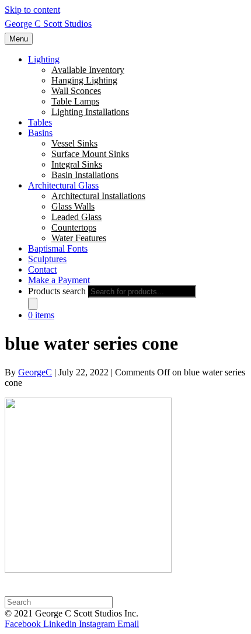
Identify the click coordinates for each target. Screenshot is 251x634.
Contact (42, 269)
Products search (57, 291)
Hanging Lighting (84, 80)
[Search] (32, 304)
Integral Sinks (76, 164)
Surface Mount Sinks (90, 154)
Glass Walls (73, 206)
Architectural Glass (63, 185)
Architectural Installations (98, 196)
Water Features (78, 238)
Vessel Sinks (74, 143)
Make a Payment (59, 280)
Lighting (44, 59)
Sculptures (47, 259)
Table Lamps (75, 101)
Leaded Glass (76, 217)
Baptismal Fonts (58, 248)
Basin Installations (84, 175)
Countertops (73, 227)
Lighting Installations (90, 112)
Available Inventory (87, 70)
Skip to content (32, 10)
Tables (40, 122)
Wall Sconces (76, 91)
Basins (40, 133)
